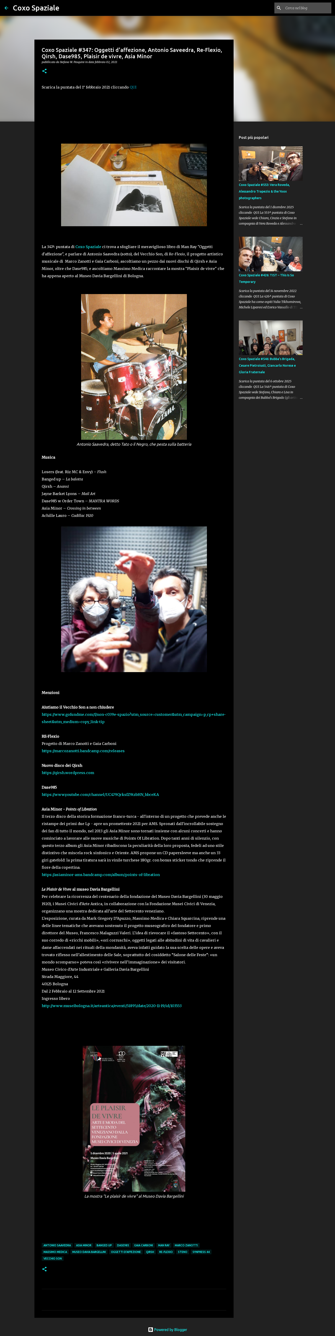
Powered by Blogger (170, 1330)
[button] (44, 71)
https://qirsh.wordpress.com (68, 772)
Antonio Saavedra (57, 1245)
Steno (182, 1251)
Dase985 (123, 1245)
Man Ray (164, 1245)
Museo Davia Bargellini (89, 1251)
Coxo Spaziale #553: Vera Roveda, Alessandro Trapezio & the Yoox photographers (264, 191)
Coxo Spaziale (36, 8)
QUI (133, 87)
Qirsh (150, 1251)
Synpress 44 (201, 1251)
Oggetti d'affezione (126, 1251)
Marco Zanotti (186, 1245)
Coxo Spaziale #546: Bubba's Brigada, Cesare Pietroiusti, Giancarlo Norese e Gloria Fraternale (267, 365)
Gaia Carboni (143, 1245)
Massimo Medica (55, 1251)
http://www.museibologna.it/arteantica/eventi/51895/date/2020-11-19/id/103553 (112, 1005)
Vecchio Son (53, 1258)
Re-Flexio (166, 1251)
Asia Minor (83, 1245)
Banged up (104, 1245)
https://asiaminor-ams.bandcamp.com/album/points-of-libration (101, 874)
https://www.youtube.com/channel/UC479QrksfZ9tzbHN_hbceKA (100, 794)
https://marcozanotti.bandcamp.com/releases (83, 751)
